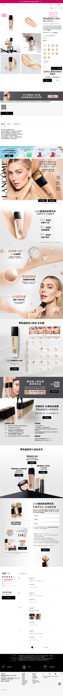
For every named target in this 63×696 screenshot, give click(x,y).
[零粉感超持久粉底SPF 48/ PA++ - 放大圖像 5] (31, 64)
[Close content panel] (61, 1)
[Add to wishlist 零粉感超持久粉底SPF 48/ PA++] (38, 13)
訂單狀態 (23, 676)
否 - (36, 587)
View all (46, 647)
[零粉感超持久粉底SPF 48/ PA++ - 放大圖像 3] (31, 43)
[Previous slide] (1, 1)
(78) (51, 32)
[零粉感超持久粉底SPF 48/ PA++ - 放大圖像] (10, 22)
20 (42, 647)
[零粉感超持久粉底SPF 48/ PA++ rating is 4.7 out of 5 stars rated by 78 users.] (46, 32)
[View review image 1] (32, 616)
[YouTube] (55, 673)
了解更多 (57, 80)
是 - (31, 587)
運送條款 (23, 679)
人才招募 (33, 683)
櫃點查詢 (23, 675)
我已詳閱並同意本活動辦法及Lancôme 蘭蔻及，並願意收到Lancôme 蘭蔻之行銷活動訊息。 (47, 528)
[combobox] (51, 62)
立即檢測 (6, 113)
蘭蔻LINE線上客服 (5, 681)
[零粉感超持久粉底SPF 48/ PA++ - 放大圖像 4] (10, 64)
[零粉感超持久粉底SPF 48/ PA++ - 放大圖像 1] (31, 22)
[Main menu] (61, 4)
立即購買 (22, 548)
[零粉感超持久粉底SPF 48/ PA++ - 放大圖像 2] (10, 43)
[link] (50, 4)
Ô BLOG (33, 679)
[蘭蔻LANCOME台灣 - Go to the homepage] (3, 4)
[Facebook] (43, 673)
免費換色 (23, 684)
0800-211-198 (17, 678)
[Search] (54, 5)
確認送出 (45, 550)
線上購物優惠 (34, 676)
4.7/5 (50, 32)
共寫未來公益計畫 (35, 680)
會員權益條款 (24, 683)
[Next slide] (58, 1)
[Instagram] (49, 673)
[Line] (61, 673)
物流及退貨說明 (24, 680)
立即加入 (47, 80)
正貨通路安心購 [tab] (16, 124)
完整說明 (48, 30)
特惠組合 (33, 675)
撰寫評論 (55, 32)
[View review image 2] (38, 616)
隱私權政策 (50, 527)
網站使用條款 (55, 527)
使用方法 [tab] (9, 124)
